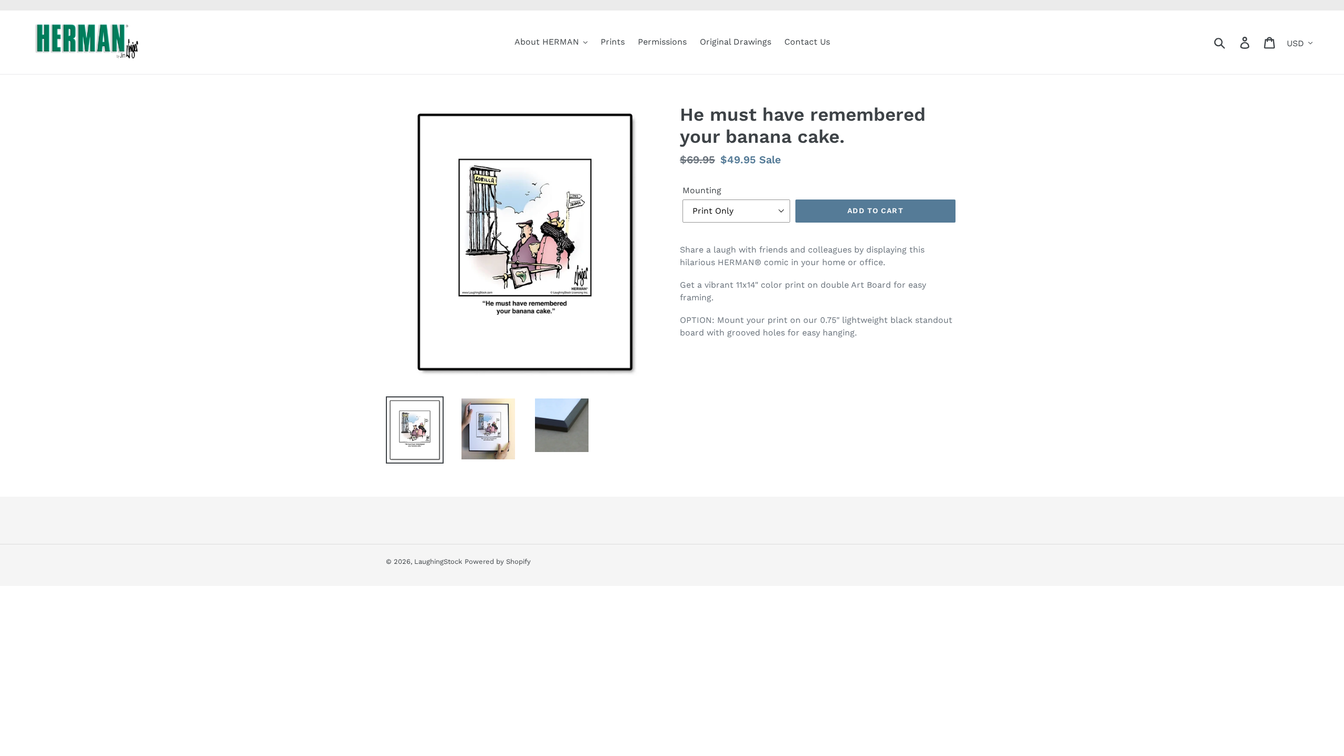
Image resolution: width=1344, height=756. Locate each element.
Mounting (701, 190)
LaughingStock (438, 561)
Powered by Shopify (498, 561)
